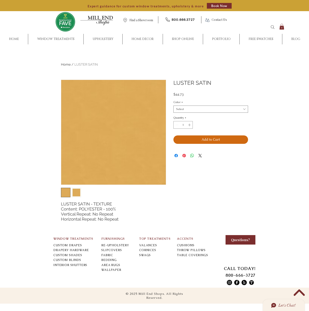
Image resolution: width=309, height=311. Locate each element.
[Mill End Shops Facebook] (236, 282)
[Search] (272, 27)
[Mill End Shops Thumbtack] (251, 282)
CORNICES (147, 250)
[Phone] (167, 19)
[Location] (125, 20)
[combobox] (210, 109)
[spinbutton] (183, 124)
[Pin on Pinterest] (184, 155)
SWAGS (145, 255)
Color (178, 102)
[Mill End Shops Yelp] (244, 282)
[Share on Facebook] (176, 155)
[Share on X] (200, 155)
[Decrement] (176, 124)
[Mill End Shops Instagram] (229, 282)
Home (66, 64)
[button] (141, 20)
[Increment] (189, 124)
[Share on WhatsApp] (192, 155)
